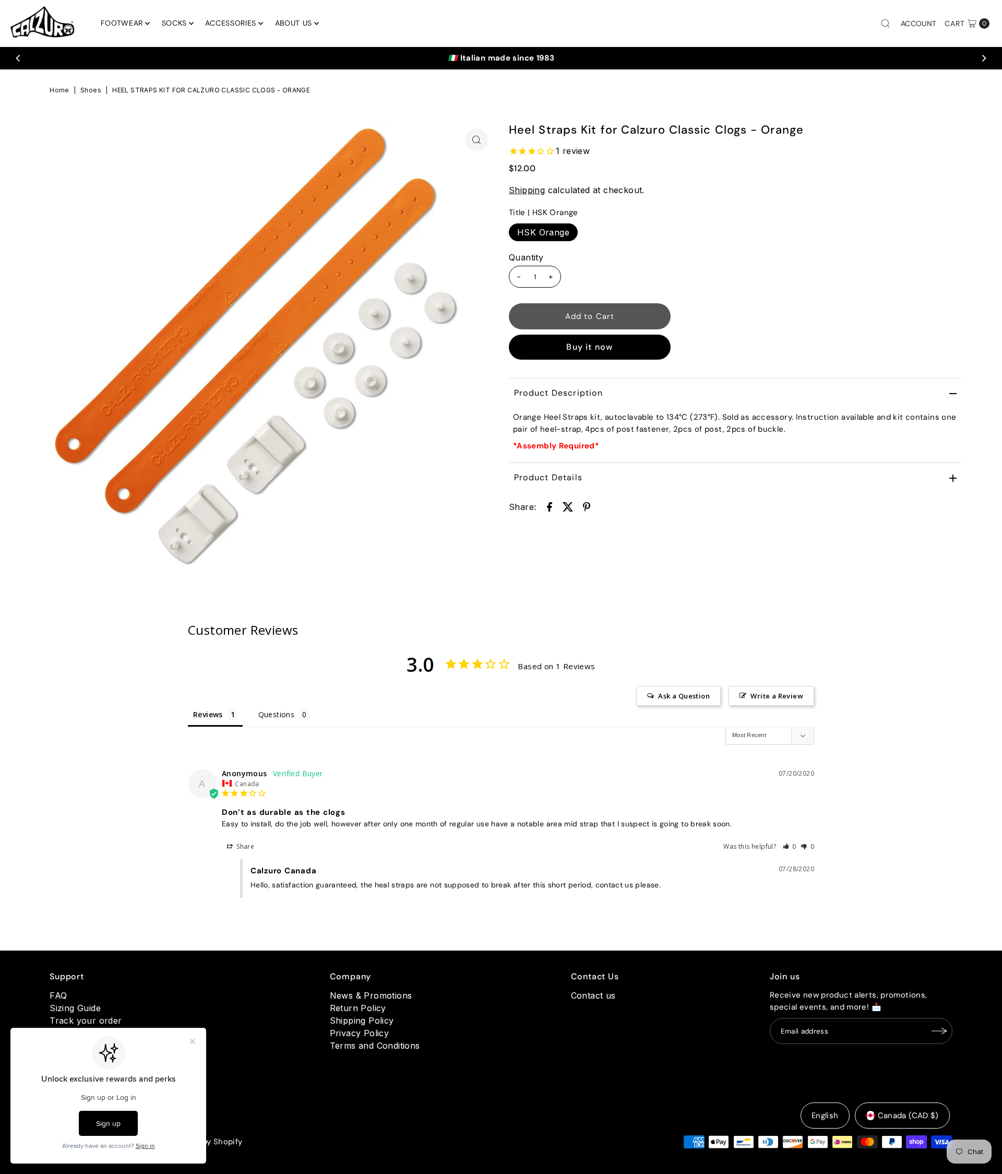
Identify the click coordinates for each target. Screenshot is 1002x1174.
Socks (174, 23)
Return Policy (358, 1008)
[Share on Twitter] (568, 506)
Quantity (526, 257)
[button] (789, 846)
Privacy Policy (359, 1033)
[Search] (885, 23)
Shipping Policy (362, 1020)
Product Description (558, 392)
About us (294, 23)
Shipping (527, 190)
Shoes (90, 90)
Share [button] (244, 846)
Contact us (593, 995)
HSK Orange (543, 232)
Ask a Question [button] (684, 696)
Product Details (548, 477)
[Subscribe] (939, 1031)
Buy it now (589, 346)
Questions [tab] (276, 714)
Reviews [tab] (208, 714)
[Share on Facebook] (549, 506)
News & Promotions (371, 995)
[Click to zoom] (476, 139)
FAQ (58, 995)
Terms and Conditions (375, 1045)
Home (59, 90)
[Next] (983, 58)
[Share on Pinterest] (586, 506)
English (825, 1115)
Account (919, 23)
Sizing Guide (75, 1008)
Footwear (122, 23)
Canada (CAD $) (908, 1115)
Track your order (86, 1020)
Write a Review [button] (776, 696)
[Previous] (18, 58)
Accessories (230, 23)
